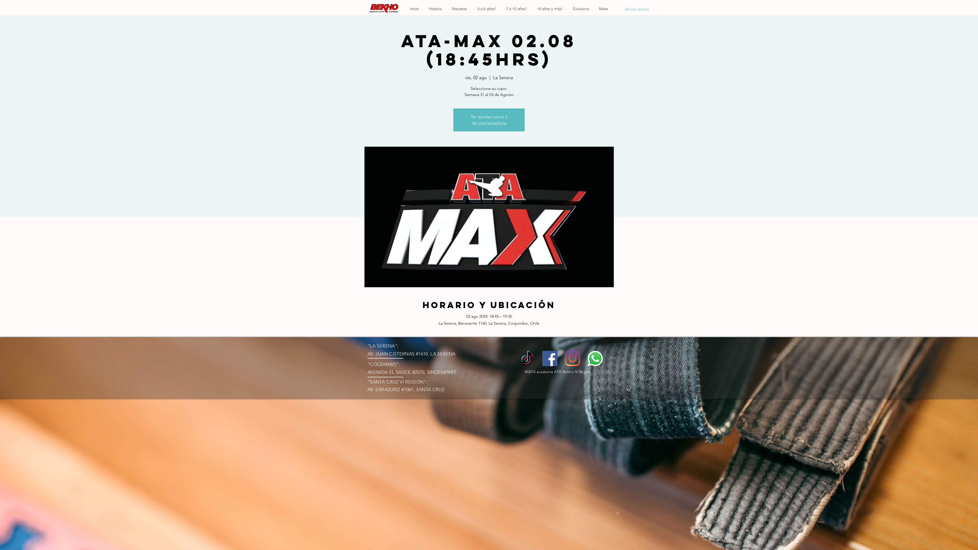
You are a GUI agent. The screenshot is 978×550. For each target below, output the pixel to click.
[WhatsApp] (595, 358)
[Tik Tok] (527, 358)
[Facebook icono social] (550, 358)
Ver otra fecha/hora (489, 122)
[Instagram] (572, 358)
